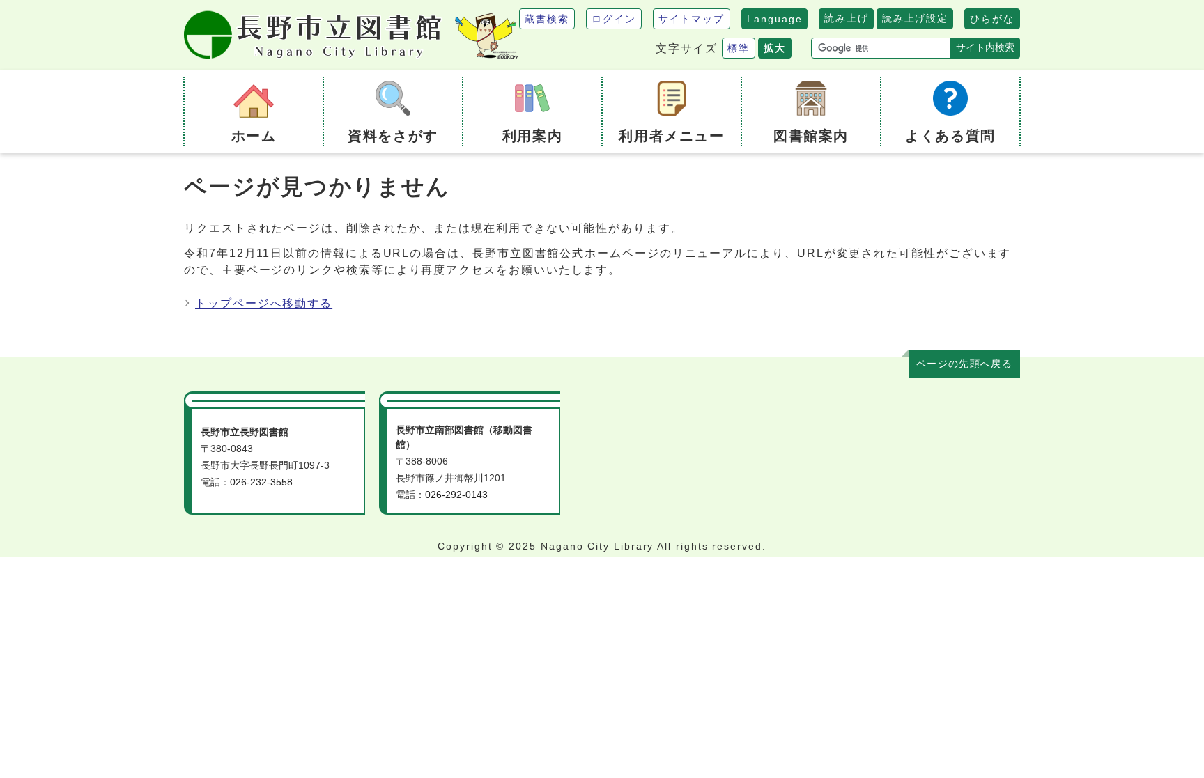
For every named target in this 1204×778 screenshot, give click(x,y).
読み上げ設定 (915, 18)
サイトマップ (691, 18)
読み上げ (846, 18)
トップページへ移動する (263, 303)
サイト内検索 (985, 47)
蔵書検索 (547, 18)
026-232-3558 (261, 482)
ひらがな (992, 18)
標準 (738, 48)
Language (774, 18)
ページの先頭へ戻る (964, 364)
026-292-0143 (456, 495)
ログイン (614, 18)
